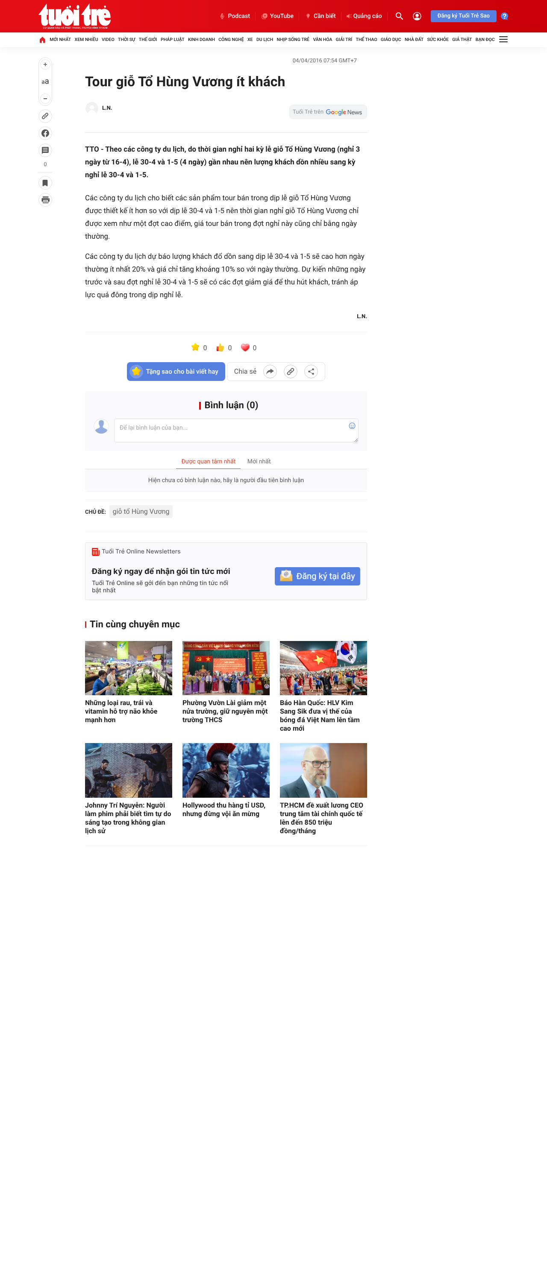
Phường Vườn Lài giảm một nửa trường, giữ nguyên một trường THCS (225, 711)
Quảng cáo (367, 16)
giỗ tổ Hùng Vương (141, 511)
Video (108, 39)
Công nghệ (231, 39)
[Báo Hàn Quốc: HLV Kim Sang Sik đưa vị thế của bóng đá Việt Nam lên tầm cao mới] (323, 668)
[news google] (328, 112)
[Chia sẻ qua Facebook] (270, 371)
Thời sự (126, 39)
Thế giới (148, 39)
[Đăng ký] (317, 576)
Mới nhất (60, 39)
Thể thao (366, 39)
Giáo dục (391, 39)
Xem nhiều (86, 39)
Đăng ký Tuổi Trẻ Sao (464, 16)
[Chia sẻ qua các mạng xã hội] (311, 371)
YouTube (282, 16)
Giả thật (462, 39)
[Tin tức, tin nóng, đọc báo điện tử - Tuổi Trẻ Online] (74, 16)
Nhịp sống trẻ (293, 39)
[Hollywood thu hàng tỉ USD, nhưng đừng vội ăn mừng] (226, 770)
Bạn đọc (485, 39)
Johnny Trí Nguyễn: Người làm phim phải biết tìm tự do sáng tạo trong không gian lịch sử (128, 818)
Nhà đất (414, 39)
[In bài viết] (45, 200)
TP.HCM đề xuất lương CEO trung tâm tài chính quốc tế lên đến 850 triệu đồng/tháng (321, 818)
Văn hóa (322, 39)
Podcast (239, 16)
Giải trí (344, 39)
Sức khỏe (437, 39)
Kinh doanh (201, 39)
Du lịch (264, 39)
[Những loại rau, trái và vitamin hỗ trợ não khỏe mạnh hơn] (128, 668)
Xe (250, 39)
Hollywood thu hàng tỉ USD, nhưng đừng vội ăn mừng (223, 809)
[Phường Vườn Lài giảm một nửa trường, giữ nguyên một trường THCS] (226, 668)
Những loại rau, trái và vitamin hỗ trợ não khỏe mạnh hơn (121, 711)
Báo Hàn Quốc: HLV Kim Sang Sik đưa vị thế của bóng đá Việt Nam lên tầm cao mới (320, 715)
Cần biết (325, 16)
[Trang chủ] (42, 39)
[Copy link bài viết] (290, 371)
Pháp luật (173, 39)
